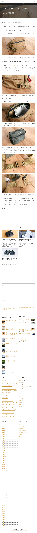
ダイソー (4, 404)
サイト (3, 294)
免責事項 (20, 434)
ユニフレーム (11, 412)
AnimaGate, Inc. (25, 530)
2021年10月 (4, 474)
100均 (4, 380)
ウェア (8, 264)
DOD (3, 385)
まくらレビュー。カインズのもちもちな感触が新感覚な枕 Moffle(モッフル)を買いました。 (11, 328)
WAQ (8, 392)
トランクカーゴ (11, 404)
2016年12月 (4, 509)
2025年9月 (3, 424)
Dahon (4, 383)
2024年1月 (3, 432)
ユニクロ (4, 412)
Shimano (13, 388)
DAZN (9, 383)
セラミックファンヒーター (7, 400)
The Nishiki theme (12, 530)
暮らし (20, 404)
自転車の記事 (21, 428)
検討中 (21, 388)
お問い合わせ (21, 436)
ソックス (9, 402)
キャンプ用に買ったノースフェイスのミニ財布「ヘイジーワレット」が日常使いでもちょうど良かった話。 (26, 329)
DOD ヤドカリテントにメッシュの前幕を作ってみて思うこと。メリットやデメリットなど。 (11, 356)
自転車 (20, 415)
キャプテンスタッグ (6, 397)
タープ (14, 402)
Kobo (3, 387)
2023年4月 (3, 448)
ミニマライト (13, 409)
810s (8, 380)
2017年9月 (3, 501)
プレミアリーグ (5, 409)
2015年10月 (4, 515)
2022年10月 (4, 456)
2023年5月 (3, 446)
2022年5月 (3, 466)
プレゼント (10, 407)
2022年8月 (3, 460)
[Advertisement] (18, 217)
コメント (4, 274)
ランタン (4, 414)
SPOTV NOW (5, 390)
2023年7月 (3, 442)
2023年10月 (4, 436)
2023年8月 (3, 440)
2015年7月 (3, 519)
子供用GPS (4, 416)
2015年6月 (3, 521)
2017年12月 (4, 499)
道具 (20, 390)
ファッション (10, 246)
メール (3, 289)
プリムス (4, 407)
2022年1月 (3, 470)
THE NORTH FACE (13, 390)
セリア (4, 402)
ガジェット (21, 380)
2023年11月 (4, 434)
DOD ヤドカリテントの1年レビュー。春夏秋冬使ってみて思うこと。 (11, 361)
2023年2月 (3, 452)
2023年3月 (3, 450)
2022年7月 (3, 462)
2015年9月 (3, 517)
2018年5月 (3, 495)
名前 (3, 285)
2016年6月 (3, 511)
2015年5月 (3, 523)
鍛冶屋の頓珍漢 (12, 416)
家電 (20, 402)
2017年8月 (3, 503)
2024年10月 (4, 428)
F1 (8, 385)
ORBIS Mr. (9, 387)
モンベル (4, 411)
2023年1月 (3, 454)
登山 (20, 406)
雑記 (20, 392)
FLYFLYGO (12, 385)
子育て (20, 400)
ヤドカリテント (11, 411)
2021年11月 (4, 472)
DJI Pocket (14, 383)
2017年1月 (3, 507)
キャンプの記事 (21, 426)
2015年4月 (3, 525)
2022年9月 (3, 458)
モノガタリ (21, 398)
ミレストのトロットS (12, 65)
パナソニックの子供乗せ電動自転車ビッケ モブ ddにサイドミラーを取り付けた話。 (24, 334)
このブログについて (22, 430)
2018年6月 (3, 493)
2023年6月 (3, 444)
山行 (20, 411)
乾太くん (10, 414)
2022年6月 (3, 464)
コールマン (14, 397)
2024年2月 (3, 430)
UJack (4, 392)
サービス (20, 394)
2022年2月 (3, 468)
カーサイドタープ (6, 395)
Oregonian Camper (6, 388)
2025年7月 (3, 426)
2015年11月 (4, 513)
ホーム (20, 424)
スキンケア (4, 399)
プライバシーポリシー (23, 432)
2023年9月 (3, 438)
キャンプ (11, 264)
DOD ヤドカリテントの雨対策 (24, 319)
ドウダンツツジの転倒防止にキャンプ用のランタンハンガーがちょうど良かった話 (24, 324)
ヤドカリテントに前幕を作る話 (19, 3)
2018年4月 (3, 497)
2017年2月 (3, 505)
